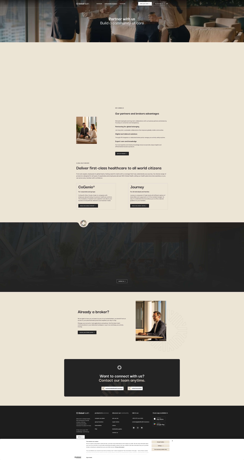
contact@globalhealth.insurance (140, 422)
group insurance (99, 422)
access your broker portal (86, 332)
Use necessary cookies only (160, 449)
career (114, 425)
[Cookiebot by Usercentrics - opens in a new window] (77, 457)
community (122, 3)
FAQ (96, 429)
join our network (121, 153)
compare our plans (100, 418)
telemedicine (98, 425)
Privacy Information (119, 447)
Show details (89, 457)
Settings (160, 445)
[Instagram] (137, 427)
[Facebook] (141, 427)
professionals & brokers (111, 3)
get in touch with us (85, 93)
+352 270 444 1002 (137, 418)
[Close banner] (172, 440)
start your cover (144, 3)
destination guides (117, 429)
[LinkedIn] (133, 427)
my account (158, 3)
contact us (121, 281)
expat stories (115, 422)
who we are (115, 418)
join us (79, 437)
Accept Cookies (160, 442)
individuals (99, 3)
